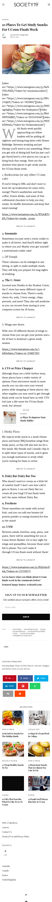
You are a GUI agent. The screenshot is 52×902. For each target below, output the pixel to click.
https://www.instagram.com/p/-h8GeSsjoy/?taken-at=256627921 (21, 351)
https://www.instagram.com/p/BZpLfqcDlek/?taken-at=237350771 (26, 569)
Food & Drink (8, 729)
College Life (34, 729)
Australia (6, 866)
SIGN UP (26, 617)
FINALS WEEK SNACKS (31, 629)
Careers (5, 827)
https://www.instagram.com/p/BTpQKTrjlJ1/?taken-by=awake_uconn (26, 216)
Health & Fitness (9, 761)
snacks (42, 629)
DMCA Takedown (9, 823)
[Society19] (26, 4)
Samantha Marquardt (20, 35)
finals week (17, 629)
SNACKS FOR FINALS (19, 631)
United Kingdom (9, 879)
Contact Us (7, 832)
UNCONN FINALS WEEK (27, 633)
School (5, 19)
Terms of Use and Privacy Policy (15, 836)
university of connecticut (22, 635)
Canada (5, 870)
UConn (15, 633)
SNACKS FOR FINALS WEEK (36, 631)
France (5, 875)
